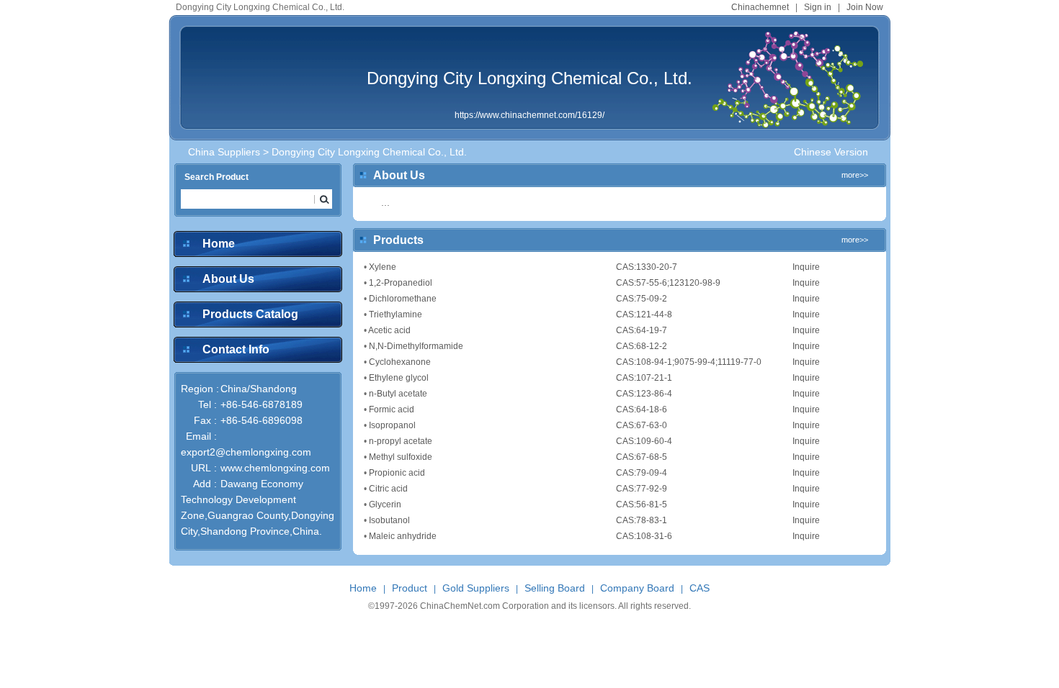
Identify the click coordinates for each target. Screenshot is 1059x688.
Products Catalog (250, 314)
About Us (228, 279)
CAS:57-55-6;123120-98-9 (668, 283)
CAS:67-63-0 (641, 425)
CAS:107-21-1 (644, 378)
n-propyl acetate (400, 441)
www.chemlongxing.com (275, 468)
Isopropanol (392, 425)
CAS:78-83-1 (641, 520)
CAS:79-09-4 (641, 473)
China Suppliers (224, 152)
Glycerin (385, 504)
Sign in (817, 7)
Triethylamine (395, 314)
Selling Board (554, 588)
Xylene (382, 267)
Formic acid (391, 409)
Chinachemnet (760, 7)
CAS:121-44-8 (644, 314)
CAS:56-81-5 (641, 504)
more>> (854, 175)
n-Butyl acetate (398, 394)
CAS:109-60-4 (644, 441)
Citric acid (388, 489)
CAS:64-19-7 (641, 330)
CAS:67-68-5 (641, 457)
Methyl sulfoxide (400, 457)
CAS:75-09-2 (641, 299)
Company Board (637, 588)
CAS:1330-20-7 (646, 267)
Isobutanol (389, 520)
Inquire (806, 267)
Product (409, 588)
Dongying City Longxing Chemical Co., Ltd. (529, 78)
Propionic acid (397, 473)
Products (398, 240)
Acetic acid (389, 330)
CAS (699, 588)
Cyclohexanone (400, 362)
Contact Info (235, 349)
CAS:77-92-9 (641, 489)
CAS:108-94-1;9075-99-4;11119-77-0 (688, 362)
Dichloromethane (403, 299)
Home (218, 243)
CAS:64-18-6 (641, 409)
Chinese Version (831, 152)
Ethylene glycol (399, 378)
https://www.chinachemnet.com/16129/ (529, 115)
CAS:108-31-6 (644, 536)
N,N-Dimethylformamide (416, 346)
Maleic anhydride (403, 536)
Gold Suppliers (475, 588)
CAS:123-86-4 (644, 394)
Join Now (864, 7)
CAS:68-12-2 (641, 346)
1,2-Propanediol (400, 283)
